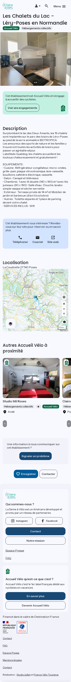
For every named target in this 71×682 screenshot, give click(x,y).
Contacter (48, 474)
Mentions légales (12, 660)
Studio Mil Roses (14, 401)
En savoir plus (35, 596)
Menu (57, 6)
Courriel (37, 242)
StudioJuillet (24, 674)
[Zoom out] (64, 308)
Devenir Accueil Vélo (35, 605)
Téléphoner (20, 242)
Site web (53, 242)
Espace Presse (15, 550)
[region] (35, 300)
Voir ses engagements (22, 108)
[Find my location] (64, 297)
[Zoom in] (64, 303)
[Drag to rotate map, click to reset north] (64, 313)
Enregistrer (28, 474)
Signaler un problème (35, 456)
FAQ (8, 558)
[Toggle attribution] (64, 322)
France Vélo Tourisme (46, 674)
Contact (35, 531)
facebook (52, 520)
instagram (22, 520)
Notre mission (36, 540)
